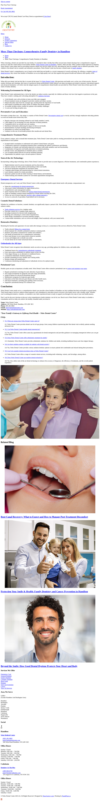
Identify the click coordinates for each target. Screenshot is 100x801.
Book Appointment (7, 8)
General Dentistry (6, 676)
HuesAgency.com (48, 796)
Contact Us (8, 46)
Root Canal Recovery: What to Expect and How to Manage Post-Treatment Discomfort (44, 517)
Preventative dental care (55, 115)
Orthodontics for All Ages (11, 243)
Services (7, 39)
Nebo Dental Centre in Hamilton (46, 64)
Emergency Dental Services (11, 179)
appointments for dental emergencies (22, 186)
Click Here (47, 16)
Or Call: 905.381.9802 (8, 11)
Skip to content (5, 1)
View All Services (6, 688)
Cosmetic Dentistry (7, 679)
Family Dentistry (6, 678)
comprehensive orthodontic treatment (29, 250)
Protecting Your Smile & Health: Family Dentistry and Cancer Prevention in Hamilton (44, 591)
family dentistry (77, 68)
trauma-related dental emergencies (39, 191)
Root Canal (4, 681)
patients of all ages (44, 96)
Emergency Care (6, 674)
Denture (3, 683)
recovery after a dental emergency (37, 195)
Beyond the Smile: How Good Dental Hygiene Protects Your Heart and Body (39, 666)
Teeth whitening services (12, 209)
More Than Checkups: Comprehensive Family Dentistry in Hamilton (35, 51)
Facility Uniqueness (11, 40)
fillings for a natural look (22, 229)
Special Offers (9, 42)
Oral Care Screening (7, 685)
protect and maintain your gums (77, 268)
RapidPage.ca (66, 796)
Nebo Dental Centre (48, 81)
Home (6, 37)
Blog (6, 44)
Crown (3, 686)
